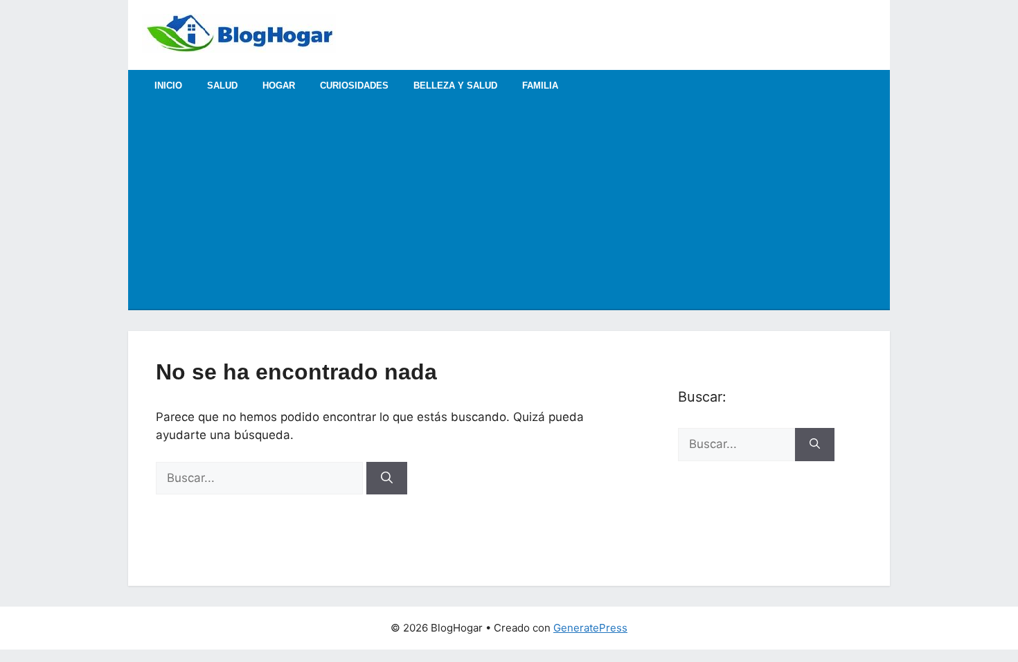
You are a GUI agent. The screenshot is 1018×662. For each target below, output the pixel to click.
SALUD (222, 85)
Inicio (168, 85)
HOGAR (278, 85)
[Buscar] (386, 478)
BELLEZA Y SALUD (455, 85)
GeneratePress (590, 627)
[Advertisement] (509, 205)
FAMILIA (540, 85)
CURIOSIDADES (354, 85)
